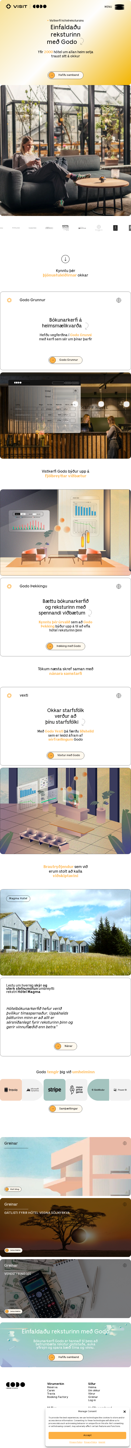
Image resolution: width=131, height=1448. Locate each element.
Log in (92, 1400)
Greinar (93, 1397)
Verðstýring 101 (17, 1273)
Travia (51, 1394)
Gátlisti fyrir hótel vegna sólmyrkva (37, 1212)
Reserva (52, 1387)
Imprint (102, 1442)
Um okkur (94, 1390)
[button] (124, 1411)
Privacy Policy (75, 1442)
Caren (51, 1390)
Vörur (91, 1394)
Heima (92, 1387)
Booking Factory (57, 1397)
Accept (87, 1435)
